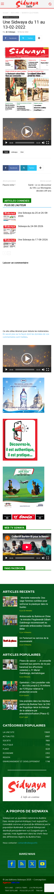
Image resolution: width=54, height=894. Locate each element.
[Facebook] (11, 864)
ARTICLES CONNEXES (16, 200)
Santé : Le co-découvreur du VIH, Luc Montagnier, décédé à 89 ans (39, 188)
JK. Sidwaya (10, 32)
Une (22, 152)
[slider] (24, 142)
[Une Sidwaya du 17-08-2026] (10, 243)
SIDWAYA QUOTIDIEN (30, 13)
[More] (39, 38)
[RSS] (22, 864)
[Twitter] (32, 864)
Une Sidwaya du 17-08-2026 (33, 239)
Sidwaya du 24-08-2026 (30, 226)
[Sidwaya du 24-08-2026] (10, 229)
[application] (27, 131)
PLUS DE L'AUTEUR (15, 205)
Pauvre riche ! (9, 185)
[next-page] (9, 253)
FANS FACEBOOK (14, 568)
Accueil (5, 13)
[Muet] (43, 142)
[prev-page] (4, 253)
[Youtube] (42, 864)
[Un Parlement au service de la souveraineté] (10, 642)
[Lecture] (6, 142)
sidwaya (14, 152)
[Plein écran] (47, 142)
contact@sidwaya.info (27, 842)
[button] (27, 131)
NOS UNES (15, 13)
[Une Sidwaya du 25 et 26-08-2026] (10, 216)
